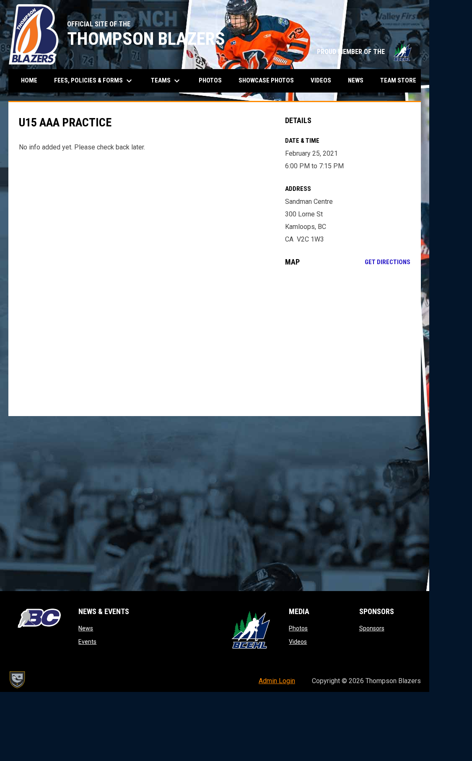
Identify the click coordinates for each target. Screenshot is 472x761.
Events (87, 641)
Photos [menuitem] (210, 80)
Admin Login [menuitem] (277, 681)
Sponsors (371, 628)
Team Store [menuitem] (401, 80)
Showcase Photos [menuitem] (269, 80)
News (85, 628)
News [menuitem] (355, 80)
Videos (298, 641)
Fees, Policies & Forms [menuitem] (94, 81)
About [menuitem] (448, 81)
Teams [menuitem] (166, 81)
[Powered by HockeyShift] (16, 679)
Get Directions (387, 262)
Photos (298, 628)
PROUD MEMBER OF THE (364, 52)
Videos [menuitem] (321, 80)
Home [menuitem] (29, 80)
